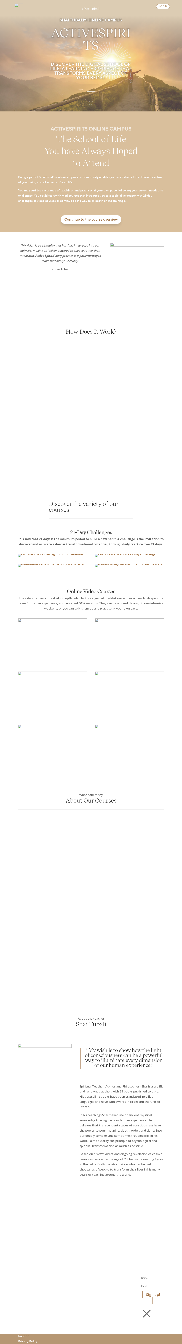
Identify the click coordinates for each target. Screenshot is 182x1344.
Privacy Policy (28, 1341)
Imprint (23, 1336)
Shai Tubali (91, 9)
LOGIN (163, 6)
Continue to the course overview (91, 219)
